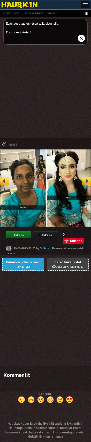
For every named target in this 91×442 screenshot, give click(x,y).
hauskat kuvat (33, 13)
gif (16, 13)
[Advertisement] (45, 93)
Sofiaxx (44, 248)
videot (52, 13)
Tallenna (76, 240)
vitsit (7, 13)
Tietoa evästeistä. (19, 32)
